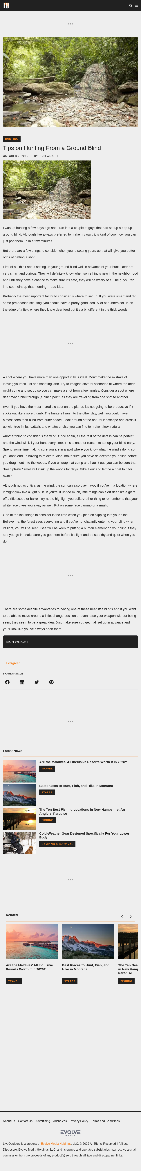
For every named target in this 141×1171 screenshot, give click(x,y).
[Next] (130, 916)
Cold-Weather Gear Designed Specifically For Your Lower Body (84, 835)
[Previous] (122, 916)
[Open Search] (131, 5)
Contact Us (25, 1121)
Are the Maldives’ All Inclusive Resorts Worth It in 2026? (83, 762)
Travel (47, 768)
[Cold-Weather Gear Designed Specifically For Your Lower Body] (19, 843)
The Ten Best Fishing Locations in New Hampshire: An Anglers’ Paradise (82, 811)
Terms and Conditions (105, 1121)
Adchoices (60, 1121)
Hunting (11, 138)
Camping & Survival (57, 844)
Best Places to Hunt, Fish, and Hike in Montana (76, 786)
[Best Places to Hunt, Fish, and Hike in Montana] (19, 795)
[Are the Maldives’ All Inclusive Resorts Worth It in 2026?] (19, 771)
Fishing (47, 820)
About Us (9, 1121)
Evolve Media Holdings (56, 1143)
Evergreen (13, 663)
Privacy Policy (79, 1121)
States (47, 792)
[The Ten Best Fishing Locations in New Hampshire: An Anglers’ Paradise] (19, 819)
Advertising (42, 1121)
